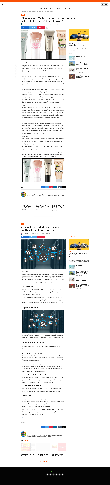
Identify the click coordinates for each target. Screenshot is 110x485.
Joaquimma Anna (27, 24)
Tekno (69, 8)
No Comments (53, 24)
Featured (46, 8)
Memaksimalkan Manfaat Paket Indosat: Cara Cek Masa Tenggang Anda (58, 454)
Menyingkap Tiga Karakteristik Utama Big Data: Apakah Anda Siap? (42, 454)
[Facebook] (16, 65)
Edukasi (70, 42)
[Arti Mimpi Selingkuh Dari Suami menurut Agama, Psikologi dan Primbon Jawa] (72, 70)
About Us (14, 1)
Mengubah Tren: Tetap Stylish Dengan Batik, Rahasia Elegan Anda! (26, 206)
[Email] (16, 77)
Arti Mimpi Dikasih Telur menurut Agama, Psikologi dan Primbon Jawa (82, 76)
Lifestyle (23, 14)
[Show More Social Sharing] (47, 27)
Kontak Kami (20, 1)
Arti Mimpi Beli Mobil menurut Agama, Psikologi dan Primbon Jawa (78, 45)
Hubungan (58, 8)
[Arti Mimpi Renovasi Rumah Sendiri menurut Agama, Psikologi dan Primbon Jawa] (72, 63)
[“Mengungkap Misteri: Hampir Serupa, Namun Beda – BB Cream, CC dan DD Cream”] (43, 45)
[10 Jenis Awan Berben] (72, 58)
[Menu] (2, 4)
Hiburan (52, 8)
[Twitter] (16, 68)
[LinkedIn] (16, 71)
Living (64, 8)
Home (3, 1)
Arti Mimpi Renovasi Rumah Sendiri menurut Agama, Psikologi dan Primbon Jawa (82, 63)
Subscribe (104, 4)
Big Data (22, 422)
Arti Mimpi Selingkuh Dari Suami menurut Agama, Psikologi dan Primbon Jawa (82, 69)
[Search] (107, 1)
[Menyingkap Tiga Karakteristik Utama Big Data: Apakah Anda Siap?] (43, 447)
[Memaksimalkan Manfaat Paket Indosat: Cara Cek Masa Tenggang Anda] (59, 447)
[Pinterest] (16, 74)
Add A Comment (43, 215)
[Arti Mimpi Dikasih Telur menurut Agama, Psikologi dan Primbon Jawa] (72, 76)
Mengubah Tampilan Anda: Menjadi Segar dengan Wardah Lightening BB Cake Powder (58, 207)
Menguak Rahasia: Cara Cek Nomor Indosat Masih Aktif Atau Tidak (27, 454)
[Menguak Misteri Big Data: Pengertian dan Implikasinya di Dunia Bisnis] (43, 254)
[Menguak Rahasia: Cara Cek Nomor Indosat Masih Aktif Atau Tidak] (28, 447)
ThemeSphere (61, 481)
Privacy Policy (8, 1)
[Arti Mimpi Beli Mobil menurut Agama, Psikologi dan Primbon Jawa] (79, 35)
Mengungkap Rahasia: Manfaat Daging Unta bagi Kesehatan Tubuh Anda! (42, 206)
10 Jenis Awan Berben (80, 56)
